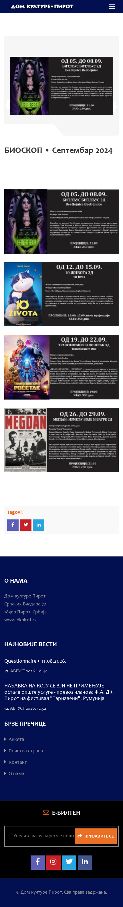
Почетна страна (25, 751)
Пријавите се (99, 836)
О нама (15, 774)
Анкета (15, 739)
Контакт (17, 762)
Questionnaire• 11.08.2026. (35, 661)
